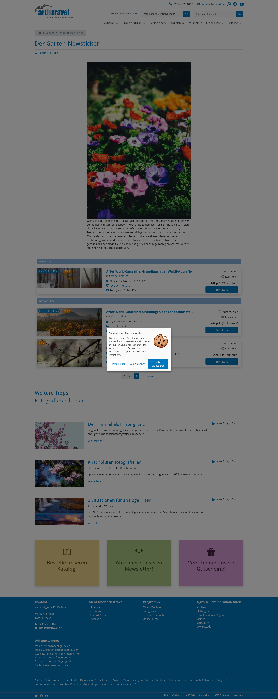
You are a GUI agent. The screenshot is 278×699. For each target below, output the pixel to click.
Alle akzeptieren (158, 364)
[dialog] (139, 349)
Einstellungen (118, 363)
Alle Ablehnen (137, 363)
